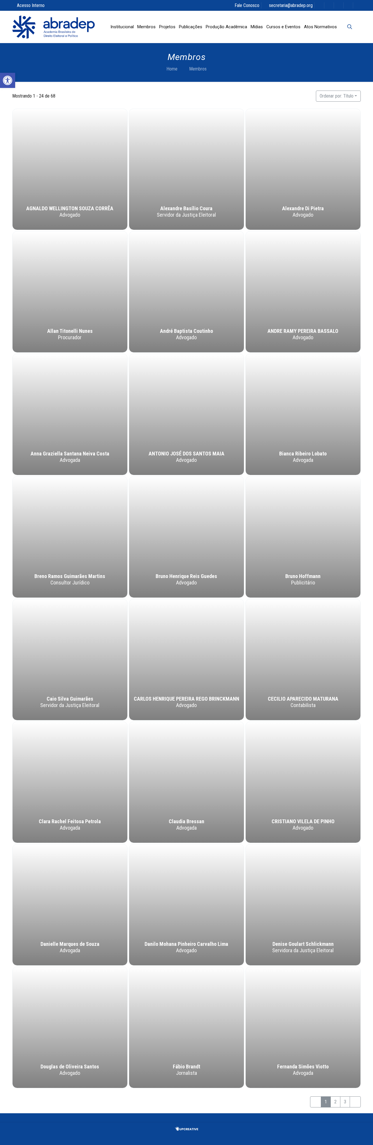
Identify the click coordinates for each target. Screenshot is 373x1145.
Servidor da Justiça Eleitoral (186, 215)
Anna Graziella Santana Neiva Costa (70, 454)
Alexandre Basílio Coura (186, 209)
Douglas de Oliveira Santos (70, 1067)
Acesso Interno (31, 5)
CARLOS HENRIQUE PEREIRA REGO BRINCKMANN (186, 699)
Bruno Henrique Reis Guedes (186, 576)
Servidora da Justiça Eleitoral (303, 951)
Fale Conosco (247, 5)
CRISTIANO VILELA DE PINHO (303, 822)
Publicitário (303, 583)
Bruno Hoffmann (303, 576)
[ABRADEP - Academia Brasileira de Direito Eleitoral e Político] (53, 27)
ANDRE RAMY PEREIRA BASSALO (303, 331)
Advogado (70, 215)
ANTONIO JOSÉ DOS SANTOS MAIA (186, 454)
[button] (7, 80)
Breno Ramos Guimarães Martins (70, 576)
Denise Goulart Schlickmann (303, 944)
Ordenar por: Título (336, 96)
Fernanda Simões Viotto (303, 1067)
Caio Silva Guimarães (70, 699)
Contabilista (303, 705)
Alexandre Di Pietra (303, 209)
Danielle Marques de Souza (70, 944)
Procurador (70, 338)
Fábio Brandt (186, 1067)
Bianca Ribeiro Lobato (303, 454)
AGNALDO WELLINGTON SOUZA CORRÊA (70, 209)
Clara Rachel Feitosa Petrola (70, 822)
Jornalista (186, 1073)
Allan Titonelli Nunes (70, 331)
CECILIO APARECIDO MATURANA (303, 699)
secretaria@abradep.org (291, 5)
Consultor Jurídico (69, 583)
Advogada (70, 460)
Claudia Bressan (186, 822)
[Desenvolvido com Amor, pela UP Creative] (186, 1129)
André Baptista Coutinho (186, 331)
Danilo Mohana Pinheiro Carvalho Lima (186, 944)
